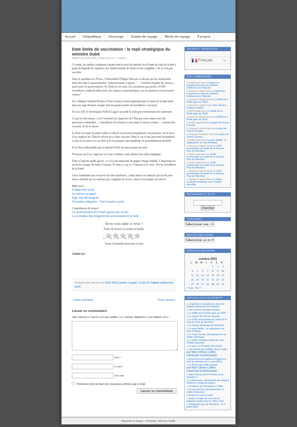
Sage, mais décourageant (85, 197)
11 (192, 275)
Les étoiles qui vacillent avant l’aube (207, 352)
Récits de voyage (177, 36)
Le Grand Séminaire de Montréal (206, 325)
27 (202, 284)
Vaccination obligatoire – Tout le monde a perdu (98, 201)
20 (202, 279)
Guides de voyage (144, 36)
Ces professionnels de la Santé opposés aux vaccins (100, 212)
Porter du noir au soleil (201, 395)
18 (192, 279)
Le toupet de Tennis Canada (204, 316)
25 (192, 284)
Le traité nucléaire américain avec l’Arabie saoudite (204, 182)
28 (207, 284)
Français (205, 60)
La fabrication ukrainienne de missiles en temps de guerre (208, 381)
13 (202, 275)
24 (223, 279)
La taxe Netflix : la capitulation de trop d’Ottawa (206, 141)
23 (217, 279)
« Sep (190, 288)
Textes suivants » (167, 299)
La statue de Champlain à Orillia (206, 386)
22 (212, 279)
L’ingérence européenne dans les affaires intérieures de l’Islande (203, 85)
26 (197, 284)
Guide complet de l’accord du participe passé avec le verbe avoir (205, 399)
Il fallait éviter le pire (83, 189)
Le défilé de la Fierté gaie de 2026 (207, 100)
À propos (203, 36)
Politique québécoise (161, 282)
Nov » (198, 288)
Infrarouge (116, 36)
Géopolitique (92, 36)
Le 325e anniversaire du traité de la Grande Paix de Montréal (205, 148)
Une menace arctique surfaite (204, 309)
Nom (118, 357)
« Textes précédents (82, 299)
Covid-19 (144, 282)
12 (197, 275)
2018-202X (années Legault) (121, 282)
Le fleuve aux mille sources (202, 367)
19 (197, 279)
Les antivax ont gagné (84, 193)
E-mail (119, 366)
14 (207, 275)
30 (217, 284)
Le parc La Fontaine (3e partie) (205, 346)
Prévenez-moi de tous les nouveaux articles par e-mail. (111, 384)
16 (217, 275)
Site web (119, 375)
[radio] (108, 236)
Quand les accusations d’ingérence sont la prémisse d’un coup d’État (206, 360)
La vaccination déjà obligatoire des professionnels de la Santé (105, 216)
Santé (77, 286)
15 (212, 275)
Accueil (70, 36)
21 (207, 279)
